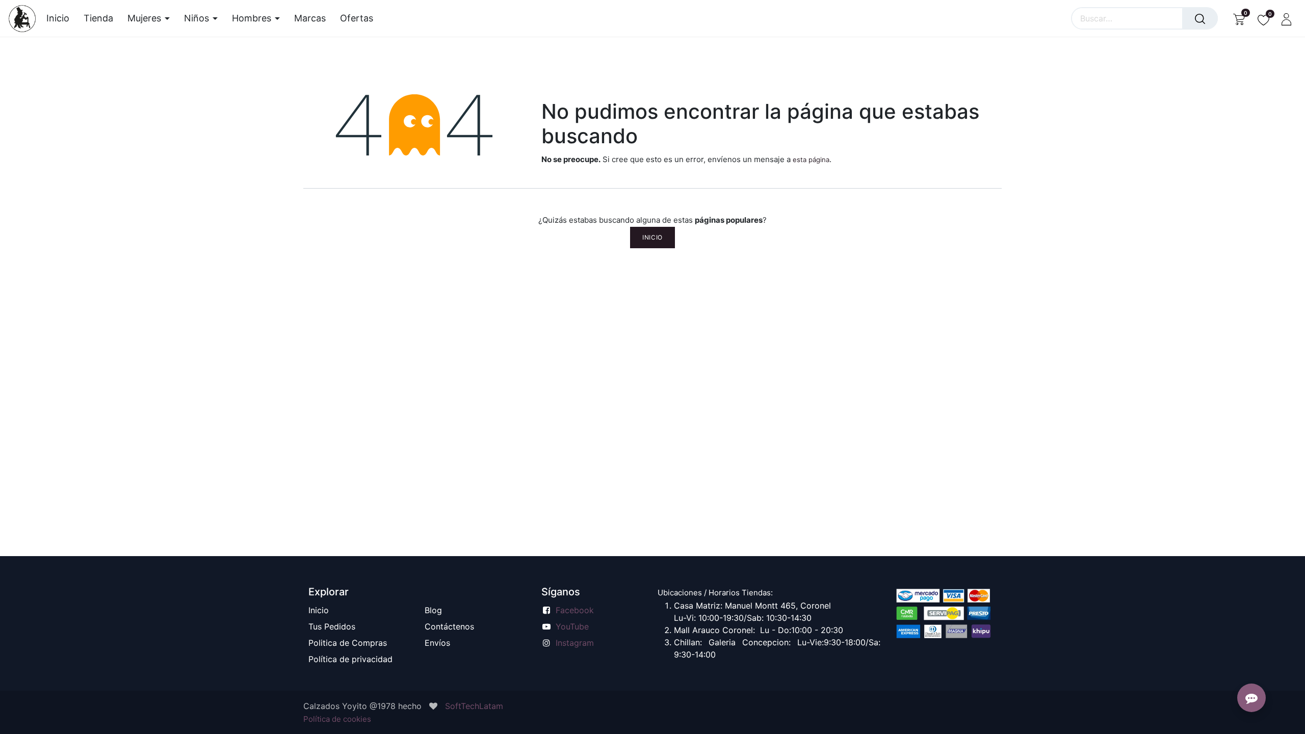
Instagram (575, 643)
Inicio (652, 237)
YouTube (572, 626)
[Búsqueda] (1200, 18)
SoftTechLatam (474, 706)
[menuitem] (61, 18)
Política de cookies (337, 719)
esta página (811, 159)
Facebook (575, 610)
